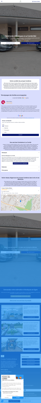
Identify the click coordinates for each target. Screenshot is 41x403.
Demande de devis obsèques (20, 163)
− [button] (2, 197)
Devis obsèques (30, 359)
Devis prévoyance (31, 361)
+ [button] (2, 196)
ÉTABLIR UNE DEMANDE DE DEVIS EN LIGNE (20, 296)
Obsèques (6, 125)
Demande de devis (26, 401)
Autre (5, 132)
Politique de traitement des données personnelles (24, 393)
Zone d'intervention (33, 395)
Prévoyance (6, 130)
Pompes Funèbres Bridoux (6, 188)
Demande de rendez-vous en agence (25, 385)
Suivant (20, 134)
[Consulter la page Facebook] (25, 390)
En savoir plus (31, 317)
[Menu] (2, 1)
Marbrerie (6, 128)
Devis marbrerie (31, 364)
